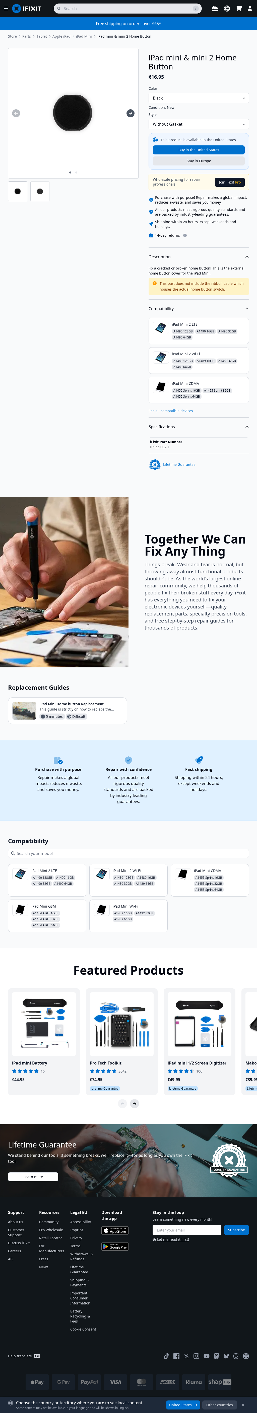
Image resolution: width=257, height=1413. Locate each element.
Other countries (219, 1404)
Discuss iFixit (19, 1243)
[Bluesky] (226, 1356)
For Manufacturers (51, 1248)
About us (15, 1221)
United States (180, 1404)
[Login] (250, 9)
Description (160, 256)
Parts (26, 36)
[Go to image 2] (76, 172)
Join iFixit (230, 182)
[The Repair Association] (246, 1356)
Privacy (76, 1237)
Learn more (33, 1176)
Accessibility (80, 1221)
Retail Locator (50, 1237)
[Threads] (236, 1356)
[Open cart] (239, 9)
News (43, 1267)
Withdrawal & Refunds (81, 1256)
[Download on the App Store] (114, 1230)
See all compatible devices (171, 410)
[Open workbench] (215, 9)
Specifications (162, 426)
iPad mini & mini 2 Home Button (124, 36)
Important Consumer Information (80, 1298)
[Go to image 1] (70, 172)
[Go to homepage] (29, 8)
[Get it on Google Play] (114, 1247)
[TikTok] (166, 1356)
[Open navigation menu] (6, 9)
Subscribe (236, 1229)
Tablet (42, 36)
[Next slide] (134, 1103)
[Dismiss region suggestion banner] (243, 1405)
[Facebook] (176, 1356)
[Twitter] (186, 1356)
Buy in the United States (198, 149)
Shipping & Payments (79, 1282)
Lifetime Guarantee (79, 1269)
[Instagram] (197, 1356)
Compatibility (161, 308)
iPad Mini (84, 36)
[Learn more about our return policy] (185, 235)
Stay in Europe (199, 160)
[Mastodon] (217, 1356)
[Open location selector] (227, 9)
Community (48, 1221)
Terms (75, 1246)
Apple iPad (61, 36)
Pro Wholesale (51, 1229)
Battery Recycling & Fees (80, 1316)
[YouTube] (207, 1356)
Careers (14, 1251)
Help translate (20, 1356)
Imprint (76, 1229)
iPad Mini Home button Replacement (71, 703)
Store (12, 36)
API (11, 1259)
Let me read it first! (173, 1239)
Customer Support (16, 1232)
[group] (16, 113)
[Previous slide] (122, 1103)
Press (43, 1259)
